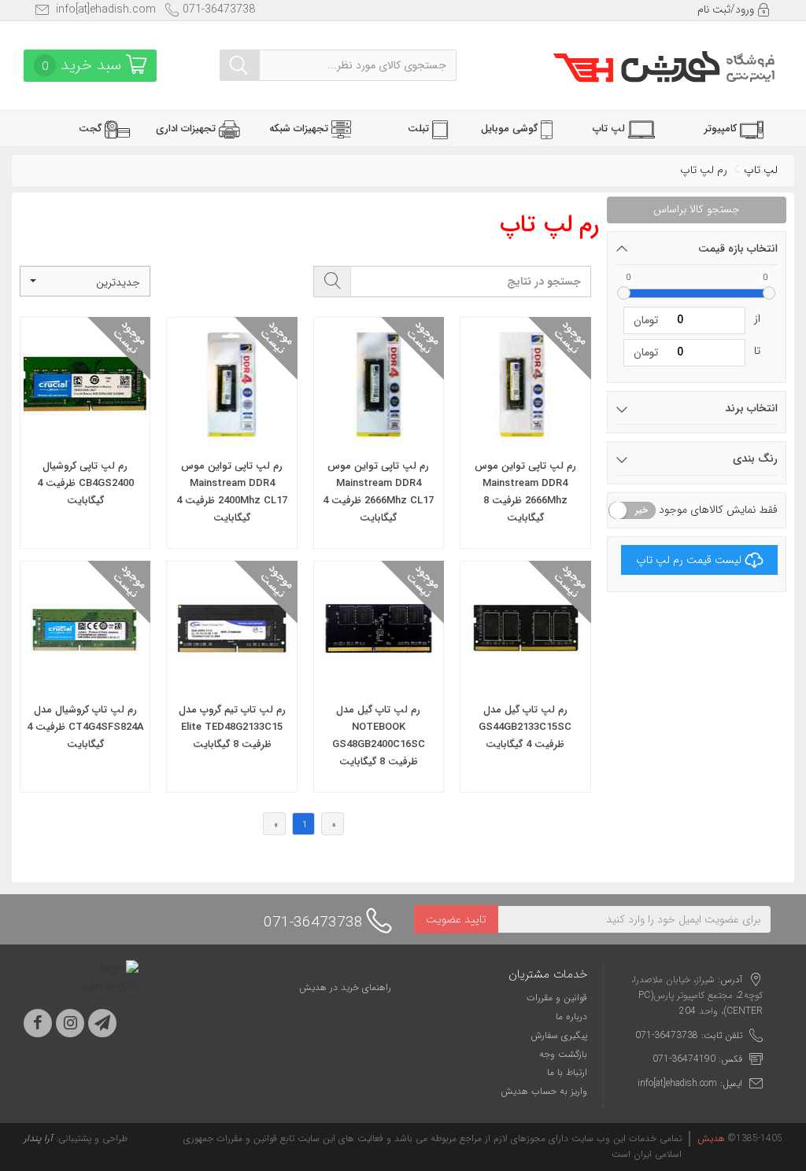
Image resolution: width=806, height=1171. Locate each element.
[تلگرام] (102, 1023)
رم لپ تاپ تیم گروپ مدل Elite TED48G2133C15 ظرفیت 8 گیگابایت (232, 727)
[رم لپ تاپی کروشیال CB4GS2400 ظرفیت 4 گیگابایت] (85, 437)
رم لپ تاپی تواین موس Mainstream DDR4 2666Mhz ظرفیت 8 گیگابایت (525, 492)
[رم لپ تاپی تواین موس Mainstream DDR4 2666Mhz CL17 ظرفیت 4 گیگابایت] (378, 437)
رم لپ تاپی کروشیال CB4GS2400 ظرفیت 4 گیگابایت (85, 483)
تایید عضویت (456, 919)
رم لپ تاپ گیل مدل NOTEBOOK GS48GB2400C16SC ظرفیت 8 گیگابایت (378, 735)
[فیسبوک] (38, 1023)
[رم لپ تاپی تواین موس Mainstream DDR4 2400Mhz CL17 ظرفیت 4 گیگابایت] (231, 437)
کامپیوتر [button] (722, 128)
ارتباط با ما (567, 1072)
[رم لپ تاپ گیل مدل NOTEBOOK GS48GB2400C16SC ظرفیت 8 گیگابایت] (378, 681)
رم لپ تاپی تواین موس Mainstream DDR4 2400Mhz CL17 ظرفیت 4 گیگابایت (231, 492)
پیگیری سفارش (559, 1035)
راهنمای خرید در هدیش (345, 987)
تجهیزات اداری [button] (187, 128)
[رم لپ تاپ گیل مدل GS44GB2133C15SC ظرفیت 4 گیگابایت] (525, 681)
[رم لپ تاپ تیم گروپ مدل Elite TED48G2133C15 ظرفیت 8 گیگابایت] (231, 681)
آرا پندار (38, 1138)
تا (757, 350)
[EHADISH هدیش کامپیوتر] (663, 66)
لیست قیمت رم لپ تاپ (688, 560)
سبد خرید (84, 65)
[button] (85, 281)
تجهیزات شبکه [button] (300, 128)
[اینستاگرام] (70, 1023)
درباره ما (571, 1016)
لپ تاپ (761, 170)
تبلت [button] (420, 128)
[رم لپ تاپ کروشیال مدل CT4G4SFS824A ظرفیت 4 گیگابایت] (85, 681)
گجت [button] (92, 128)
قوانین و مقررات (557, 997)
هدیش (711, 1138)
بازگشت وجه (563, 1054)
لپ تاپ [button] (610, 128)
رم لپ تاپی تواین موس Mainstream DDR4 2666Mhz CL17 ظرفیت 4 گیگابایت (378, 492)
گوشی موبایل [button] (511, 128)
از (757, 318)
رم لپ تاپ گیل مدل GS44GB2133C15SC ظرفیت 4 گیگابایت (525, 727)
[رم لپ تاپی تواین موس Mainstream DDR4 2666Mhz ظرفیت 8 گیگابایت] (525, 437)
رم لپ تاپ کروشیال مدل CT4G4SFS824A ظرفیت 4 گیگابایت (85, 727)
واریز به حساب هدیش (544, 1091)
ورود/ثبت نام (727, 9)
